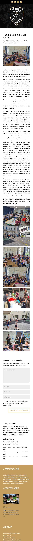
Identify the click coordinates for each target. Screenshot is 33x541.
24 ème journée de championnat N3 (13, 452)
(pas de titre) (6, 444)
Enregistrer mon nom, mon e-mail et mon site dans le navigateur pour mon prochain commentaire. (15, 403)
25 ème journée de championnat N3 (13, 447)
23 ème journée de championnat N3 (13, 456)
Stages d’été (6, 441)
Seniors (9, 43)
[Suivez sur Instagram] (21, 2)
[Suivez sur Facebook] (12, 2)
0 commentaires (16, 43)
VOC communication (11, 40)
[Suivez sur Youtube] (18, 2)
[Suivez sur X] (15, 2)
